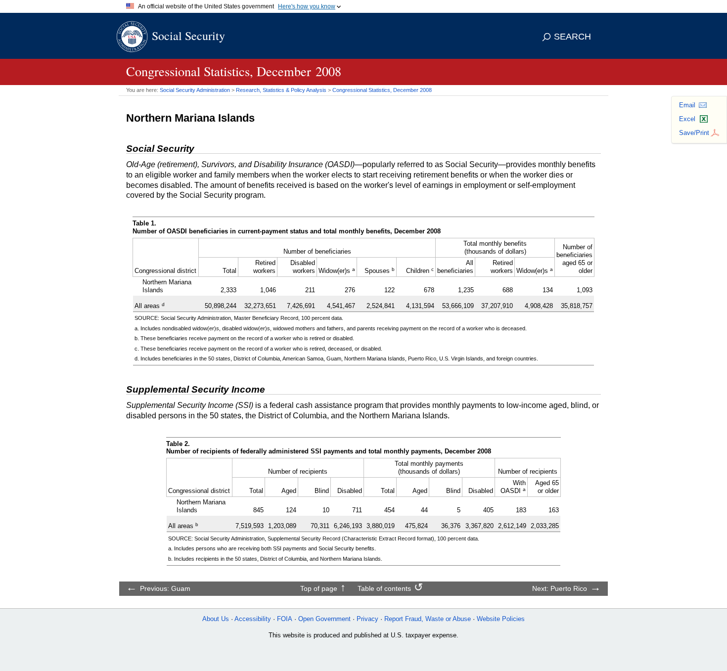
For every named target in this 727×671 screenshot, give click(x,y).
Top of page (318, 588)
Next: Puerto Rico (559, 588)
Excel (687, 119)
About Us (215, 619)
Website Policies (501, 619)
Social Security (188, 36)
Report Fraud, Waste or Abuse (427, 619)
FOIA (284, 619)
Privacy (367, 619)
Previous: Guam (165, 588)
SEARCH (572, 37)
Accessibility (252, 619)
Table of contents (384, 588)
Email (687, 105)
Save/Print (694, 132)
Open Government (324, 619)
